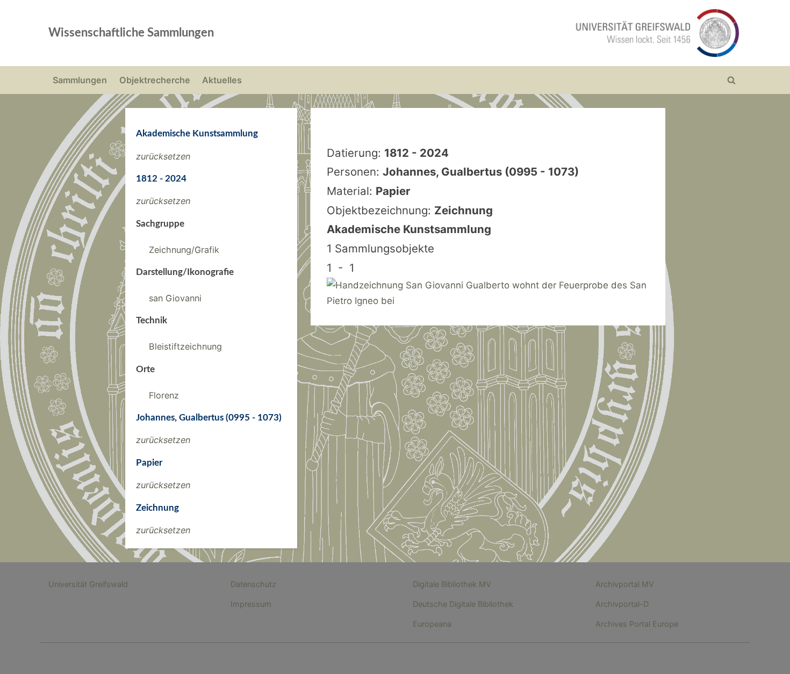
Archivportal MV (624, 584)
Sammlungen (80, 80)
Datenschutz (253, 584)
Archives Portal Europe (636, 623)
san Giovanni (175, 298)
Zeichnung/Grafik (184, 249)
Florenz (164, 395)
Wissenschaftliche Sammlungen (131, 33)
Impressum (251, 603)
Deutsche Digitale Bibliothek (463, 603)
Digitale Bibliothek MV (452, 584)
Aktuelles (222, 80)
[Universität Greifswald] (548, 33)
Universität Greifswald (88, 584)
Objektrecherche (154, 80)
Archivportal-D (622, 603)
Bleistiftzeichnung (185, 346)
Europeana (432, 623)
